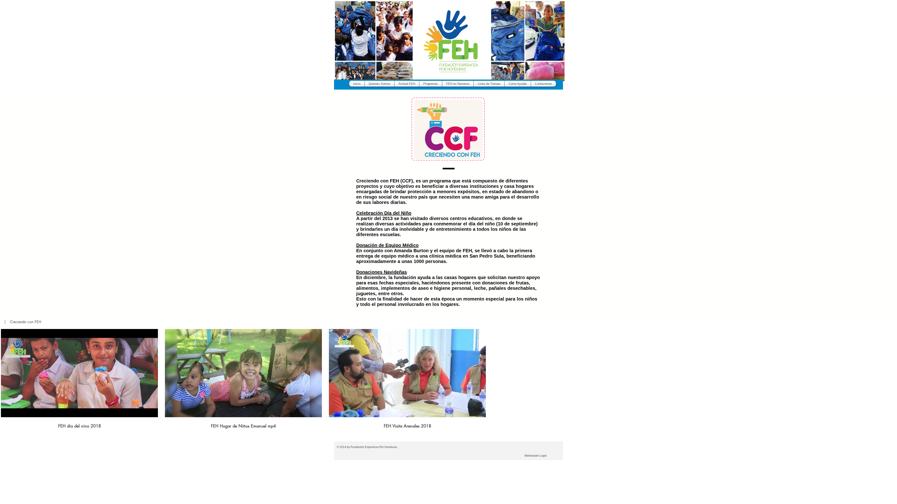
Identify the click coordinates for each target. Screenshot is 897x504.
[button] (430, 84)
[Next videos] (890, 372)
